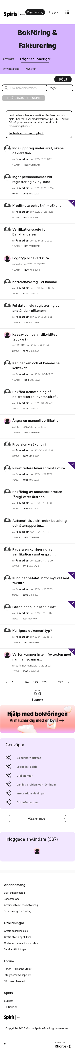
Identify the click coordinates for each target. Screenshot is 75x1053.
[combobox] (37, 87)
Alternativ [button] (63, 80)
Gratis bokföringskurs (16, 930)
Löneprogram (11, 898)
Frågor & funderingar (35, 59)
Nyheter (31, 69)
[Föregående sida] (7, 682)
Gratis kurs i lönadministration (21, 943)
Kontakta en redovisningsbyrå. (26, 133)
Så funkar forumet (29, 757)
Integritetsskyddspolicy (17, 975)
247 (60, 682)
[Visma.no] (14, 14)
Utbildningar (25, 775)
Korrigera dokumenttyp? (32, 631)
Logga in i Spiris (27, 766)
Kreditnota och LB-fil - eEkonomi (38, 206)
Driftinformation (27, 802)
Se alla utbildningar (15, 949)
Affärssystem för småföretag (21, 905)
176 (44, 682)
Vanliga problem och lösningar (36, 784)
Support (8, 1000)
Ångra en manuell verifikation (36, 420)
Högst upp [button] (5, 1044)
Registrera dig (35, 12)
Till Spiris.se (10, 1006)
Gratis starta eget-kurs (17, 937)
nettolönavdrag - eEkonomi (34, 282)
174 (27, 682)
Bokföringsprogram (14, 892)
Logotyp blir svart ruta (30, 258)
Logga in (54, 12)
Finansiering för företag (17, 911)
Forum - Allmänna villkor (17, 968)
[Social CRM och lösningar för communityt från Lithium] (63, 1045)
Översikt (8, 59)
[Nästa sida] (68, 682)
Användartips (11, 69)
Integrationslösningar (31, 793)
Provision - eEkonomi (29, 444)
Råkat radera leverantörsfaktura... (40, 468)
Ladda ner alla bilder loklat (34, 607)
